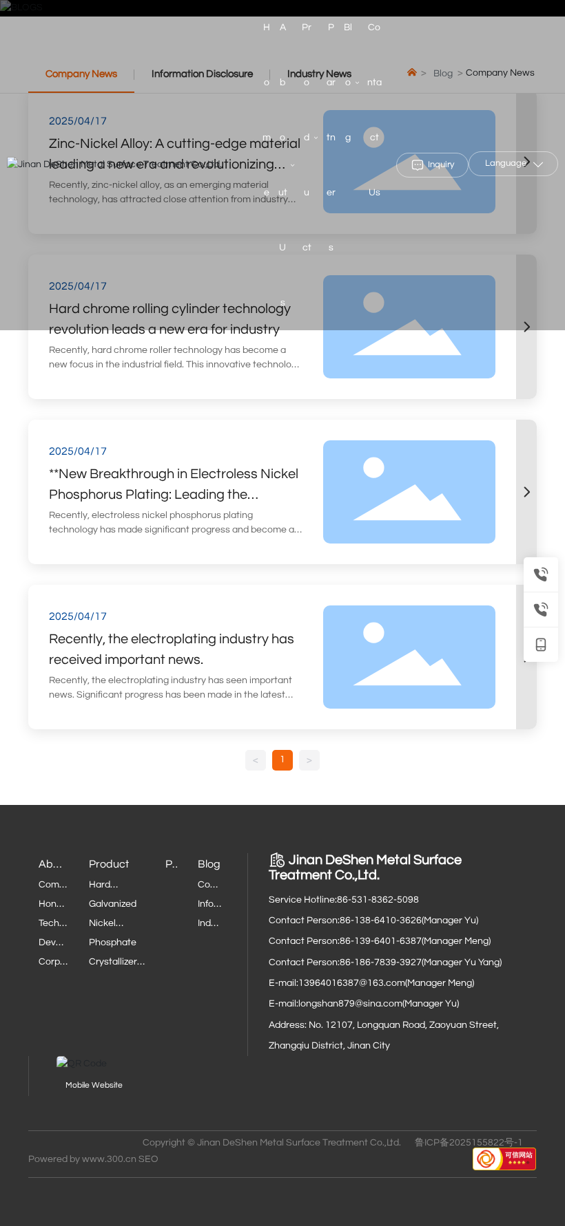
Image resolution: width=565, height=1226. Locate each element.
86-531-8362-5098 (378, 900)
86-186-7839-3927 (381, 962)
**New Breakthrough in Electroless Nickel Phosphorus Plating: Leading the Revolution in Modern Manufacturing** (173, 494)
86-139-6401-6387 (381, 941)
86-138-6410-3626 (381, 920)
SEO (148, 1159)
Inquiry (441, 164)
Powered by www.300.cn (82, 1159)
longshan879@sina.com (350, 1004)
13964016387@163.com (351, 983)
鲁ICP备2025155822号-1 (469, 1143)
